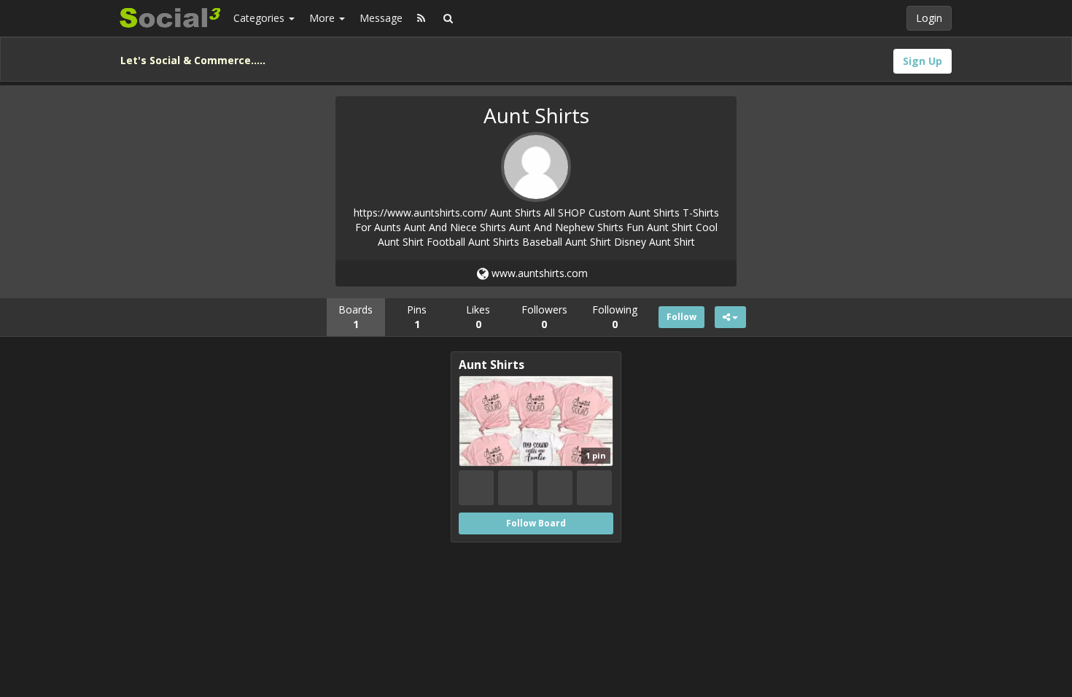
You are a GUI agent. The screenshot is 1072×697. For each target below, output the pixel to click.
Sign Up (922, 61)
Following (614, 317)
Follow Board (536, 523)
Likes (478, 317)
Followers (544, 317)
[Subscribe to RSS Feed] (421, 18)
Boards (355, 317)
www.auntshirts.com (538, 273)
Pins (417, 317)
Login (929, 18)
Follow (681, 317)
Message (381, 18)
